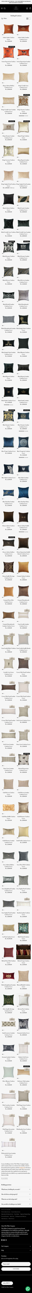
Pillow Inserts (11, 1218)
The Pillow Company (9, 1287)
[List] (30, 19)
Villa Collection (4, 1218)
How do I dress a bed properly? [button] (9, 1194)
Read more (4, 1178)
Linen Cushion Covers (15, 1211)
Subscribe (16, 1269)
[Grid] (27, 19)
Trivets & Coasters (5, 1216)
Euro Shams (16, 1214)
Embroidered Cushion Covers (7, 1214)
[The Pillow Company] (16, 8)
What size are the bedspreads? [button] (9, 1199)
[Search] (5, 8)
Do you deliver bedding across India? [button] (11, 1204)
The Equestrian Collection (20, 1216)
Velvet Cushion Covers (5, 1211)
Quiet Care (12, 1216)
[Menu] (2, 8)
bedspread (22, 1167)
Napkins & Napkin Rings (25, 1214)
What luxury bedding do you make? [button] (10, 1189)
